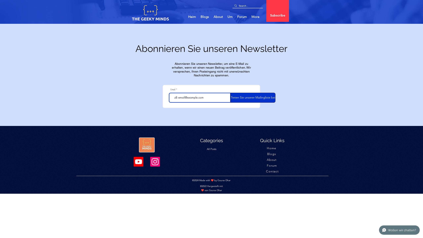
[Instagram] (155, 162)
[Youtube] (138, 162)
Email (173, 89)
